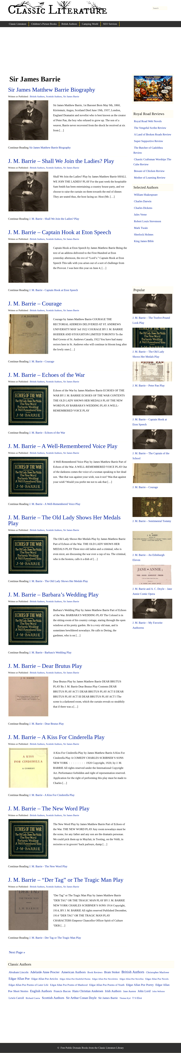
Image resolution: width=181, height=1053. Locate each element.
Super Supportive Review (148, 141)
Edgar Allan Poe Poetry (140, 984)
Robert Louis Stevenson (147, 221)
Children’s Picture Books (44, 23)
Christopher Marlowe (157, 972)
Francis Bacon (62, 991)
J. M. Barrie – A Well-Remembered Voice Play (62, 446)
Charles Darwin (142, 201)
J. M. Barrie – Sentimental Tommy (152, 521)
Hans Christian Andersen (87, 991)
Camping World (90, 23)
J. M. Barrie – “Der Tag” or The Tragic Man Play (65, 880)
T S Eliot (137, 997)
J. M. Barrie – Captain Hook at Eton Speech (59, 232)
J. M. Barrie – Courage (35, 303)
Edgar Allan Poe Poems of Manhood (69, 985)
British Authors (69, 23)
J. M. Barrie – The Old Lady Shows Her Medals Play (64, 520)
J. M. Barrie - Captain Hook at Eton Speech (53, 290)
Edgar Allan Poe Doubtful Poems (75, 979)
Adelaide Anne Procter (44, 972)
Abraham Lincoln (18, 972)
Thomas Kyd (125, 998)
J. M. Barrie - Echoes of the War (47, 432)
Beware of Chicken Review (149, 171)
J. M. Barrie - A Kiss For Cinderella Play (52, 795)
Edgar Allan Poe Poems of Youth (106, 984)
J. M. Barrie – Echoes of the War (46, 375)
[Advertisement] (90, 52)
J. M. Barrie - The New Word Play (48, 866)
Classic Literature (17, 23)
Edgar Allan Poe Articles (44, 978)
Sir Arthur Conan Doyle (81, 998)
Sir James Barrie (71, 96)
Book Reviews (94, 972)
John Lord (144, 991)
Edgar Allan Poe (19, 978)
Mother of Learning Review (149, 177)
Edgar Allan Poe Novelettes (105, 979)
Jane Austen (129, 991)
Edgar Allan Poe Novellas (132, 979)
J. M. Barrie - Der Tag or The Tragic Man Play (55, 937)
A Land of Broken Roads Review (152, 134)
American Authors (73, 972)
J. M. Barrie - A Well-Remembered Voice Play (54, 504)
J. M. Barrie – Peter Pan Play (149, 385)
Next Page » (17, 952)
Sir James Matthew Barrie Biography (51, 89)
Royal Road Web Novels (148, 121)
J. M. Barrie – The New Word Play (48, 808)
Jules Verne (140, 214)
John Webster (158, 991)
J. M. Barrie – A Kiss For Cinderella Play (56, 737)
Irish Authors (113, 991)
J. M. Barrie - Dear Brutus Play (46, 723)
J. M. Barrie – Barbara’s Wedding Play (53, 594)
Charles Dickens (143, 208)
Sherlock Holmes (143, 234)
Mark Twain (141, 228)
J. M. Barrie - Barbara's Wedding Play (50, 652)
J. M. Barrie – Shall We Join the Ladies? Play (61, 161)
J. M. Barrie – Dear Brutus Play (45, 666)
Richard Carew (33, 998)
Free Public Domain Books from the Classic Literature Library (92, 1047)
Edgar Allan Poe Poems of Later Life (28, 984)
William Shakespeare (146, 194)
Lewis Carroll (16, 998)
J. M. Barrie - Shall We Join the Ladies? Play (54, 218)
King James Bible (144, 241)
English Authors (41, 991)
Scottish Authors (54, 96)
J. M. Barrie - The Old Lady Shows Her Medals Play (58, 581)
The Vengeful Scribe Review (150, 127)
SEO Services (110, 23)
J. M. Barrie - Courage (41, 361)
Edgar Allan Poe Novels (157, 979)
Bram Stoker (112, 972)
